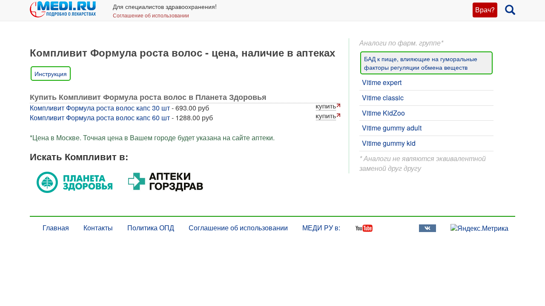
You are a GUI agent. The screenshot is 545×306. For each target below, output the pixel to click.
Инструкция (50, 73)
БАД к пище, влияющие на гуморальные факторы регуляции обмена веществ (420, 62)
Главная (56, 227)
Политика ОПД (150, 227)
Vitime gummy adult (392, 128)
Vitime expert (382, 82)
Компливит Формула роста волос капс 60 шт (100, 117)
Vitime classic (383, 97)
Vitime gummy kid (389, 143)
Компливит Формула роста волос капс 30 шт (100, 108)
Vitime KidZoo (383, 113)
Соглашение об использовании (151, 15)
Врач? (485, 9)
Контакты (98, 227)
